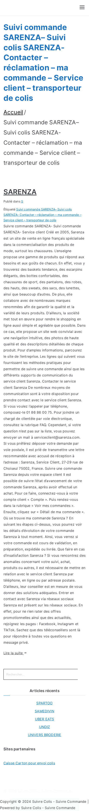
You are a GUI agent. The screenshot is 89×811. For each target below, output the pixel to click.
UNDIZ (44, 727)
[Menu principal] (82, 7)
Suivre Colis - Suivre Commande (45, 791)
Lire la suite (13, 653)
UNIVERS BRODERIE (44, 735)
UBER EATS (44, 719)
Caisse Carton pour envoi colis (29, 763)
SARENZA (20, 192)
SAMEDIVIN (44, 711)
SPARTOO (44, 703)
